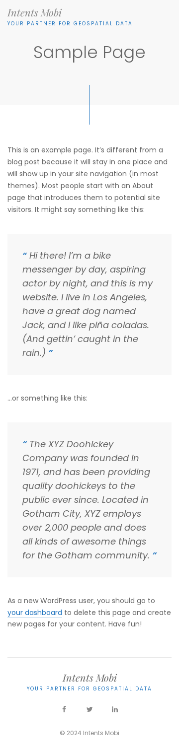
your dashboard (34, 612)
